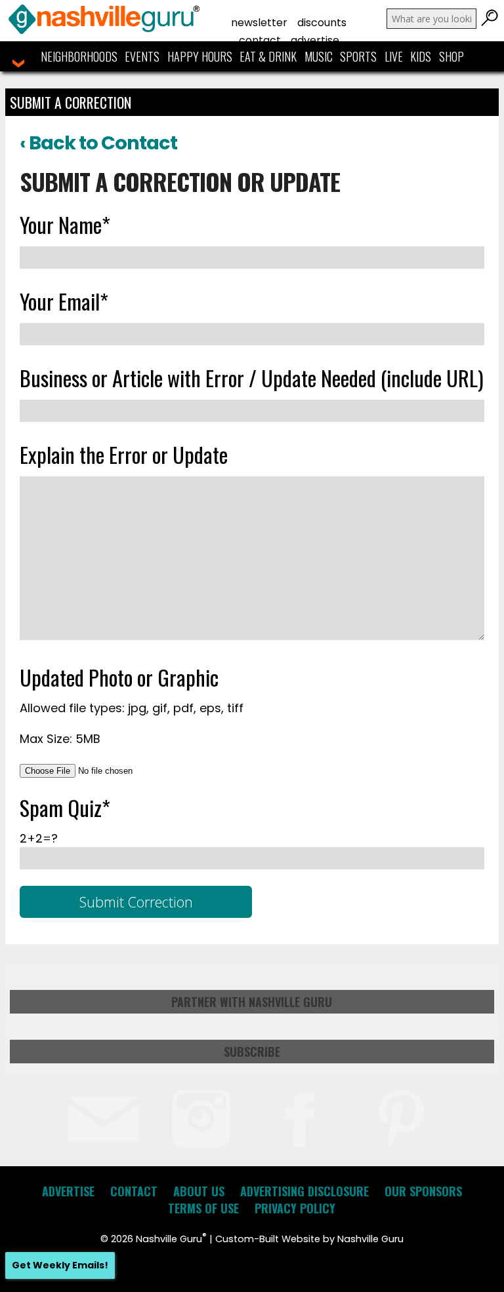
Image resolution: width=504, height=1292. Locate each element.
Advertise (315, 40)
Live (394, 56)
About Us (198, 1191)
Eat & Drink (268, 56)
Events (142, 56)
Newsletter (259, 22)
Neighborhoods (79, 56)
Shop (451, 56)
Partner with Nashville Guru (251, 1001)
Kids (420, 56)
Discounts (321, 22)
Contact (260, 40)
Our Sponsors (423, 1191)
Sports (358, 56)
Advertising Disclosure (304, 1191)
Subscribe (252, 1051)
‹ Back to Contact (98, 143)
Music (318, 56)
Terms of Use (203, 1208)
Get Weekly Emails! (60, 1265)
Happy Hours (199, 56)
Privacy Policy (295, 1208)
